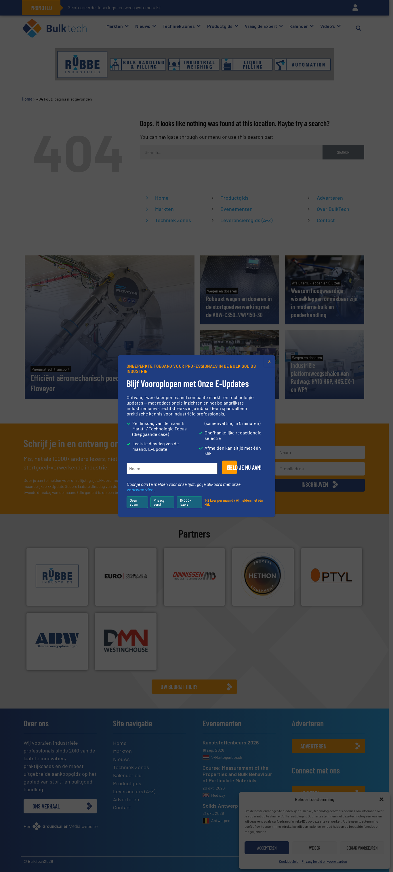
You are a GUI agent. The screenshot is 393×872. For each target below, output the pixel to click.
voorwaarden (140, 489)
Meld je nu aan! (232, 467)
